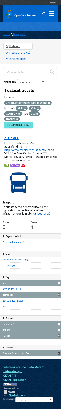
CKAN (9, 392)
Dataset (14, 46)
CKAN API (9, 375)
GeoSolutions (17, 395)
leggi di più (43, 213)
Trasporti (19, 34)
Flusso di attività (19, 52)
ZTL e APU (11, 137)
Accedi (53, 2)
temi (6, 34)
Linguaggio (8, 399)
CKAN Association (14, 379)
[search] (52, 71)
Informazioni (17, 58)
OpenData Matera (24, 15)
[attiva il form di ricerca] (43, 13)
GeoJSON (15, 165)
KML (7, 165)
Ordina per (9, 81)
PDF (23, 165)
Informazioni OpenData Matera (23, 367)
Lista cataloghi (12, 371)
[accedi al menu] (51, 13)
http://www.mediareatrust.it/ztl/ (25, 150)
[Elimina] (49, 103)
